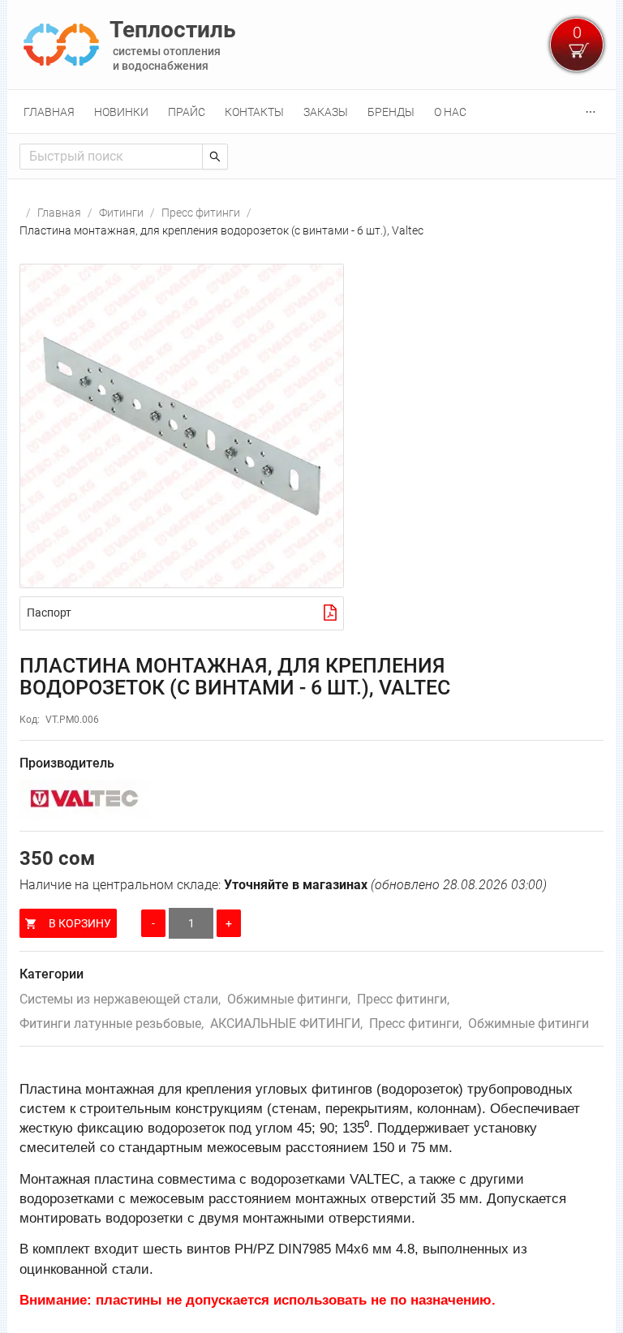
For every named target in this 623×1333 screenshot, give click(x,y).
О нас (450, 111)
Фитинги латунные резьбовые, (111, 1023)
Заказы (325, 111)
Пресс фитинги (200, 212)
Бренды (391, 111)
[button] (181, 426)
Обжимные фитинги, (288, 999)
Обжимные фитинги (528, 1023)
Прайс (186, 111)
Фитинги (121, 212)
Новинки (121, 111)
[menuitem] (49, 112)
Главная (49, 111)
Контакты (254, 111)
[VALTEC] (311, 799)
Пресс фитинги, (403, 999)
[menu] (311, 111)
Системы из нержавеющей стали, (120, 999)
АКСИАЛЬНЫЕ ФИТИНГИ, (286, 1023)
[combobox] (111, 157)
